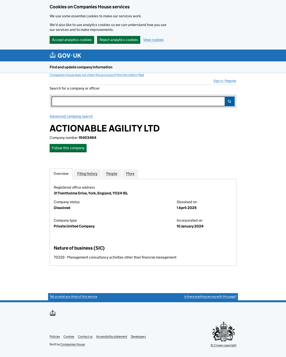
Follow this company (68, 148)
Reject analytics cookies (118, 39)
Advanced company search (71, 116)
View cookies (153, 40)
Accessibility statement (111, 336)
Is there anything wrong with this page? (210, 296)
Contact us (85, 336)
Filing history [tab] (87, 173)
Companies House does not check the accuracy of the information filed (97, 75)
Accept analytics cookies (72, 39)
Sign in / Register (224, 81)
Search (230, 101)
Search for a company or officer (75, 88)
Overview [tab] (61, 173)
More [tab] (130, 173)
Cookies (68, 336)
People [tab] (111, 173)
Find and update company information (81, 67)
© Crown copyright (223, 345)
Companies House (72, 344)
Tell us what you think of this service (73, 296)
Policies (55, 336)
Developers (138, 336)
